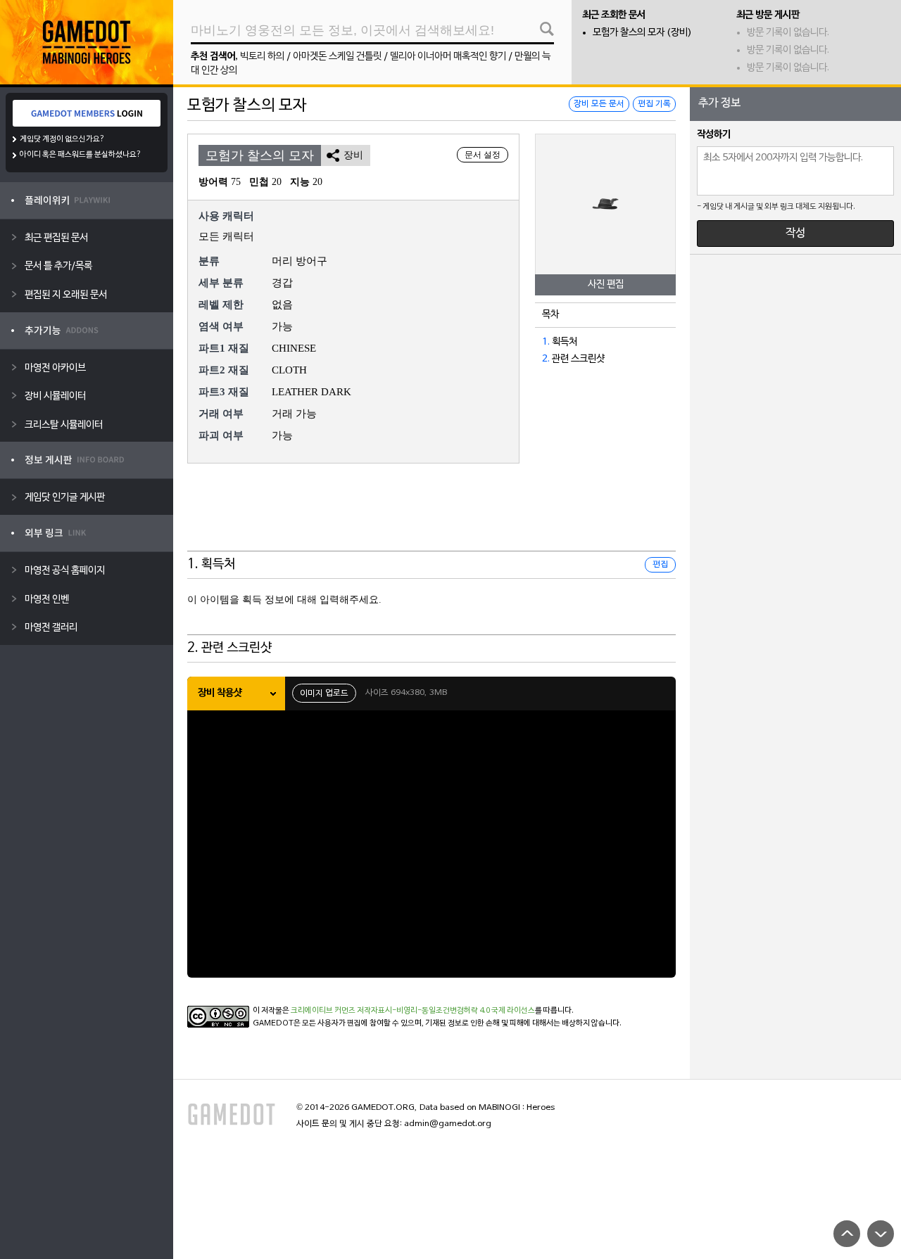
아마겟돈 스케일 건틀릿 (337, 56)
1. (546, 342)
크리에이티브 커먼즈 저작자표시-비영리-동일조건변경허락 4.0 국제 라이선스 (413, 1010)
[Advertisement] (431, 516)
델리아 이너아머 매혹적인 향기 (448, 56)
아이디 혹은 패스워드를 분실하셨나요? (80, 155)
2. (546, 359)
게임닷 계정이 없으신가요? (62, 139)
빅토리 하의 (262, 56)
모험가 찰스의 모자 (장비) (642, 32)
